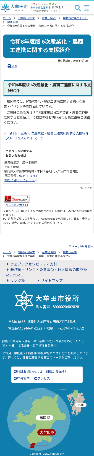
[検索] (78, 8)
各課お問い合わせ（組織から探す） (42, 372)
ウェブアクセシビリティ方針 (33, 264)
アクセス (43, 379)
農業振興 (12, 22)
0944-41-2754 (28, 175)
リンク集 (17, 280)
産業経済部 (49, 252)
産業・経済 (49, 18)
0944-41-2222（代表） (38, 328)
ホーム (7, 18)
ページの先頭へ (83, 246)
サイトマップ (52, 280)
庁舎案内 (23, 379)
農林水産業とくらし (75, 18)
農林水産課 (70, 252)
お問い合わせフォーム (19, 180)
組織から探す (26, 252)
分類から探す (26, 18)
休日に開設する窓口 (36, 357)
